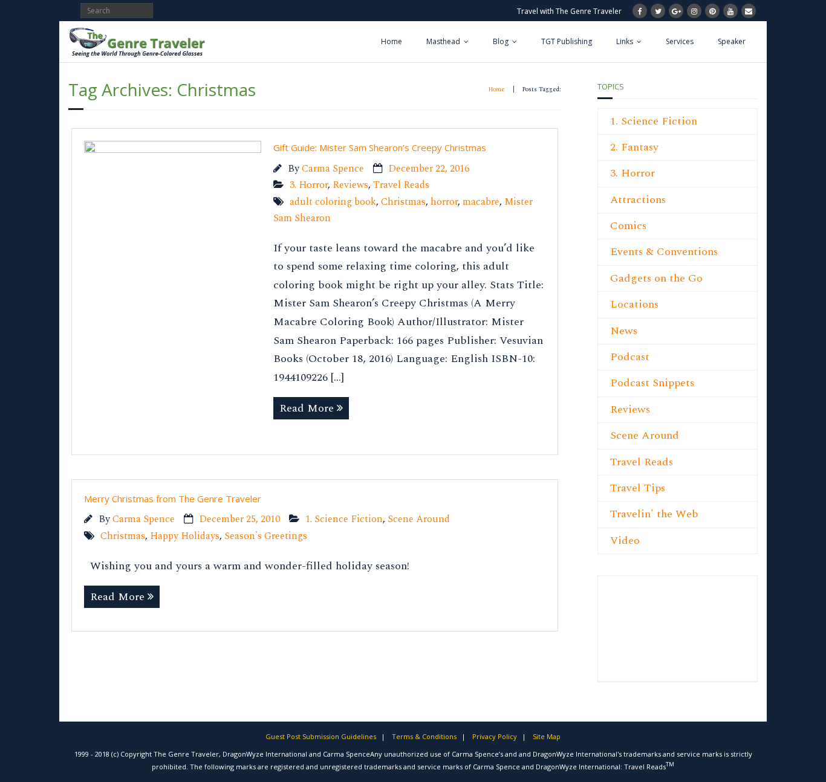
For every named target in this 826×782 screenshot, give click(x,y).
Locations (634, 304)
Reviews (350, 185)
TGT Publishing (566, 41)
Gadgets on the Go (656, 278)
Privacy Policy (494, 736)
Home (391, 41)
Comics (628, 226)
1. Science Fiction (344, 519)
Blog (501, 41)
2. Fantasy (634, 147)
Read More (306, 408)
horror (444, 202)
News (623, 331)
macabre (481, 202)
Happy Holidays (185, 536)
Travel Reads (401, 185)
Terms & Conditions (424, 736)
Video (625, 540)
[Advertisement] (646, 635)
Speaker (732, 41)
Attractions (638, 200)
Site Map (547, 736)
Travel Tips (637, 488)
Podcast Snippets (652, 383)
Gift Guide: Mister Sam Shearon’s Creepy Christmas (379, 147)
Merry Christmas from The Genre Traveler (172, 499)
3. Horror (309, 185)
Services (680, 41)
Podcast (629, 357)
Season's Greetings (265, 536)
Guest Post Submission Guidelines (320, 736)
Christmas (403, 202)
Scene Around (419, 519)
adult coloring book (333, 202)
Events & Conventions (664, 252)
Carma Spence (333, 168)
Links (624, 41)
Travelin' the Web (654, 514)
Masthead (443, 41)
